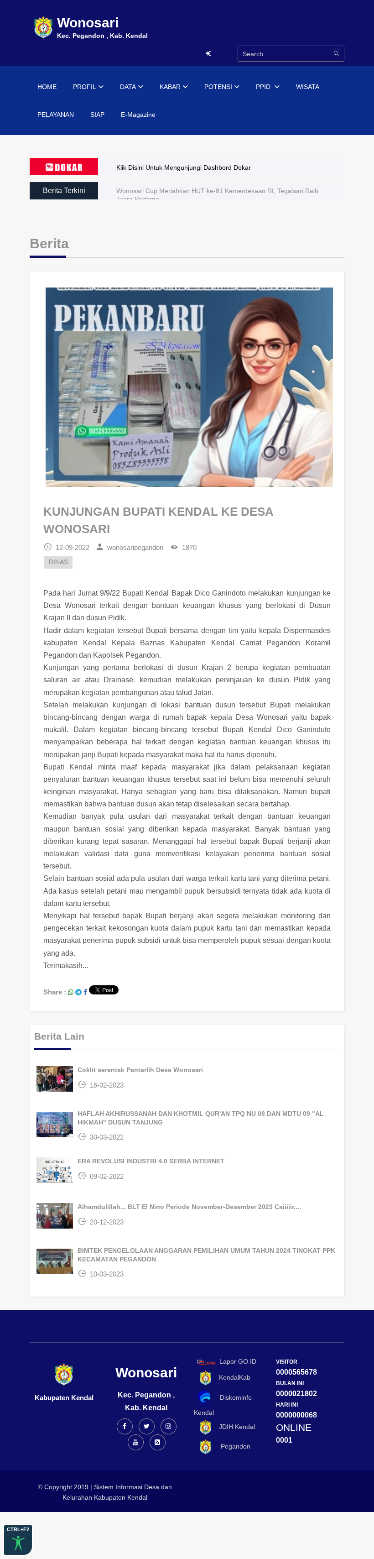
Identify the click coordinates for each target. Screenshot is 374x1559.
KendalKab (231, 1377)
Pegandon (231, 1446)
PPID (264, 86)
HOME (47, 86)
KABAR (170, 86)
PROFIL (84, 86)
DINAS (58, 562)
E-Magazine (138, 114)
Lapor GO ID (237, 1361)
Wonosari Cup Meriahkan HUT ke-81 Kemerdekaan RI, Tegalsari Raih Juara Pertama (217, 195)
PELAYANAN (55, 114)
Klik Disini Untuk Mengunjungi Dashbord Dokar (183, 167)
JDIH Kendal (234, 1426)
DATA (128, 86)
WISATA (307, 86)
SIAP (97, 114)
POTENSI (218, 86)
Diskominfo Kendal (223, 1405)
